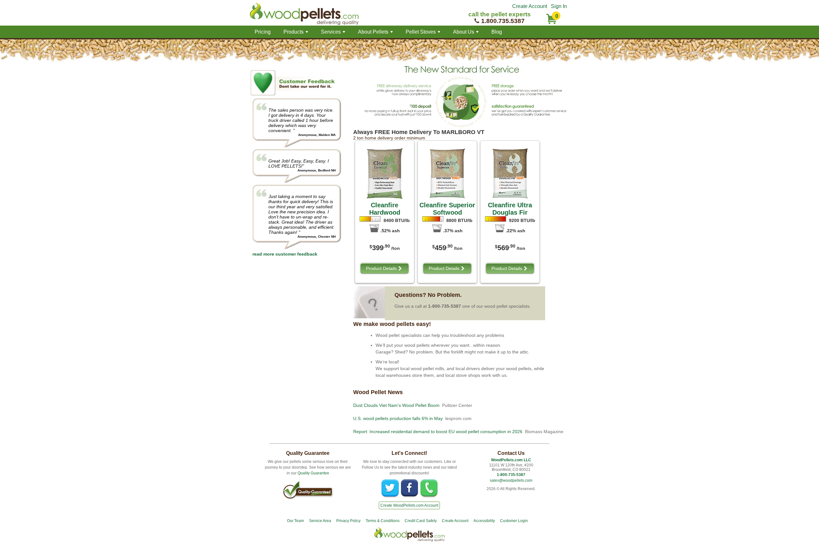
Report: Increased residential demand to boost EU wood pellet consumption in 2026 (437, 431)
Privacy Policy (348, 521)
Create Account (529, 6)
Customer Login (514, 521)
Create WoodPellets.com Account (409, 505)
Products (296, 33)
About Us (466, 33)
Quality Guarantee (313, 473)
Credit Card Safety (421, 521)
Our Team (295, 521)
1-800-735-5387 (511, 474)
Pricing (263, 32)
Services (333, 33)
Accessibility (484, 521)
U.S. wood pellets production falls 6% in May (398, 418)
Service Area (320, 521)
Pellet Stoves (423, 33)
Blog (496, 32)
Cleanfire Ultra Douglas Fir (510, 209)
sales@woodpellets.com (511, 480)
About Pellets (376, 33)
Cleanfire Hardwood (384, 209)
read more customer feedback (284, 254)
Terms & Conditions (383, 521)
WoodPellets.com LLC (511, 460)
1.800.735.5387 (503, 21)
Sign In (559, 6)
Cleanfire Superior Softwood (447, 209)
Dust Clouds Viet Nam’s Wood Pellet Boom (396, 405)
